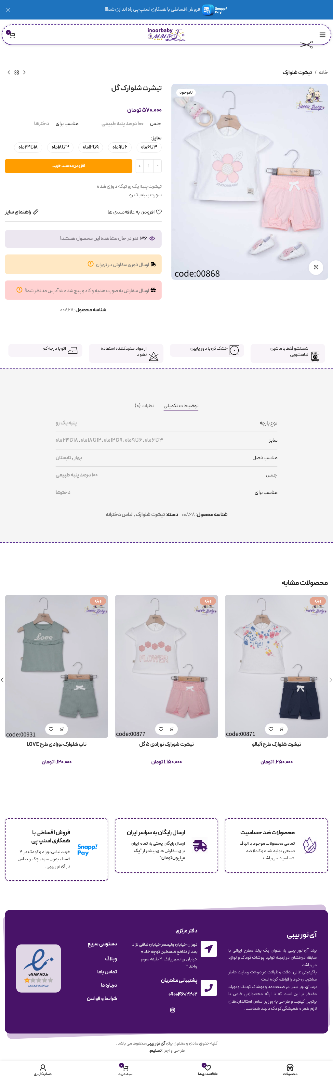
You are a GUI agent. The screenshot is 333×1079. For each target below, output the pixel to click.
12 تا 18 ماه (91, 440)
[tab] (181, 406)
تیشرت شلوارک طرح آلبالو (276, 744)
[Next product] (9, 73)
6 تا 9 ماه (133, 440)
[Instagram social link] (172, 1011)
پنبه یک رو (66, 423)
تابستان (63, 458)
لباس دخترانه (119, 515)
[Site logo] (166, 34)
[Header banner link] (176, 10)
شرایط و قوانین (102, 999)
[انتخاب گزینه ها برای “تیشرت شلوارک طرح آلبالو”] (282, 729)
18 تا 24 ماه (67, 440)
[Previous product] (24, 73)
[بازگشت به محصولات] (16, 73)
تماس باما (107, 972)
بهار (78, 458)
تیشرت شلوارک (297, 73)
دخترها (41, 124)
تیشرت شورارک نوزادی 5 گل (166, 744)
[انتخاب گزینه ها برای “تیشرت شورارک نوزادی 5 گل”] (172, 729)
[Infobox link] (288, 353)
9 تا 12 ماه (113, 440)
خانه (323, 73)
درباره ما (109, 985)
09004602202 (182, 994)
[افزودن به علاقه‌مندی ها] (270, 729)
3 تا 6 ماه (154, 440)
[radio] (149, 147)
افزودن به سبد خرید (68, 166)
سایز (157, 138)
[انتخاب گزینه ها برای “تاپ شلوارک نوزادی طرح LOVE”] (62, 729)
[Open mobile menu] (322, 34)
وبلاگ (111, 959)
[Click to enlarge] (316, 267)
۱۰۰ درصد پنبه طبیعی (122, 124)
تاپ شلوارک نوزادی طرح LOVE (57, 744)
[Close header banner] (8, 10)
